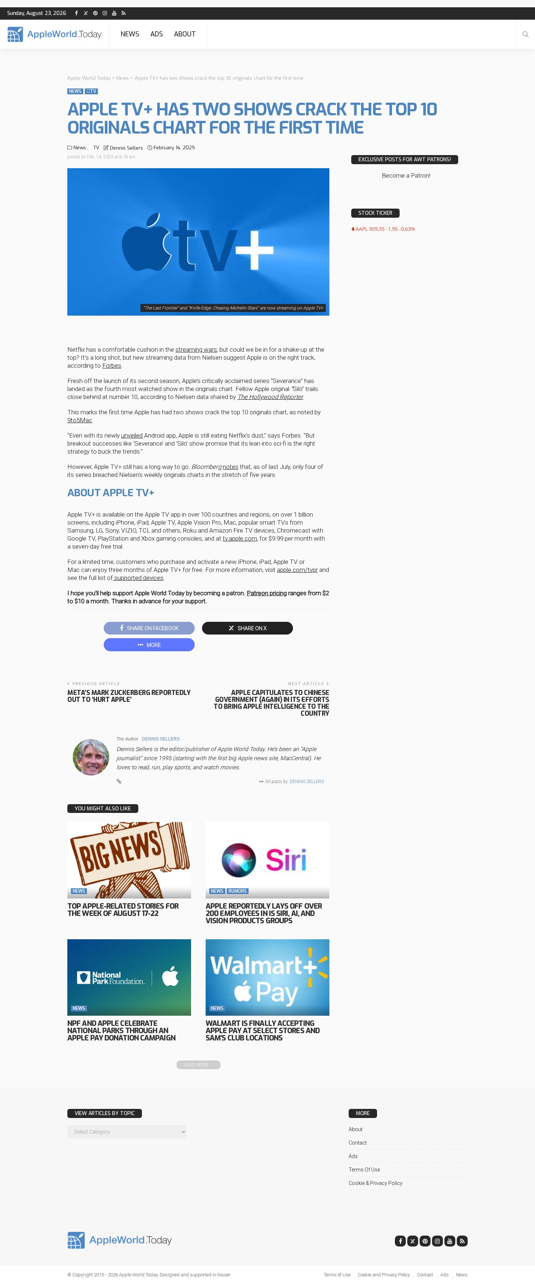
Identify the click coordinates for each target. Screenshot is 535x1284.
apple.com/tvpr (297, 569)
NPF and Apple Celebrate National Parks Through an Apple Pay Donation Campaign (121, 1031)
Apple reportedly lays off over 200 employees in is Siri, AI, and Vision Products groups (264, 913)
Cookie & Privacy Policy (376, 1183)
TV (91, 91)
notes (230, 466)
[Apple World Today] (54, 34)
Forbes (111, 365)
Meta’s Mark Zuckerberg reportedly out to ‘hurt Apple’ (128, 696)
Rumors (238, 891)
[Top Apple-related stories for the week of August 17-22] (129, 860)
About (185, 34)
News (129, 34)
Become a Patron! (406, 175)
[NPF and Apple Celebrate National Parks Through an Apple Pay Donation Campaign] (129, 977)
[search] (525, 34)
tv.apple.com (240, 538)
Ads (156, 34)
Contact (358, 1143)
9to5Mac (79, 420)
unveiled (132, 435)
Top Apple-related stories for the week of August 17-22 (122, 909)
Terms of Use (364, 1170)
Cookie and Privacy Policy (384, 1274)
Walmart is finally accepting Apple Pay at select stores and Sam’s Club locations (263, 1031)
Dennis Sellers (126, 148)
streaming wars (196, 349)
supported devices (138, 577)
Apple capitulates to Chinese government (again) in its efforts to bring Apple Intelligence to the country (271, 703)
